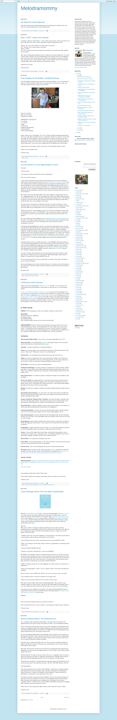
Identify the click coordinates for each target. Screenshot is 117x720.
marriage (78, 252)
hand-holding (65, 518)
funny (77, 225)
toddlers (36, 275)
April (79, 128)
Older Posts (66, 697)
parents (78, 270)
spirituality (78, 298)
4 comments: (41, 156)
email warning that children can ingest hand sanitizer (55, 218)
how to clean (79, 240)
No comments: (41, 30)
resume (41, 484)
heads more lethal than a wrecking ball (46, 295)
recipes (26, 157)
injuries (77, 242)
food (77, 223)
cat (76, 200)
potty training (79, 280)
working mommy (51, 484)
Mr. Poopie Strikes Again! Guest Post (85, 110)
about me (78, 190)
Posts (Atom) (30, 699)
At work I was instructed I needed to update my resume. (35, 292)
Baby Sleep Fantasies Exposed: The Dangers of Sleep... (85, 116)
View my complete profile (80, 67)
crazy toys (78, 207)
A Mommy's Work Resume (32, 282)
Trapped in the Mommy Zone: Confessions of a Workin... (84, 96)
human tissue (32, 298)
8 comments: (42, 274)
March (79, 130)
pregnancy (78, 284)
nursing (78, 266)
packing (78, 268)
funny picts (78, 228)
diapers (78, 211)
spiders (77, 296)
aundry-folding (24, 519)
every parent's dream (81, 218)
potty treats (78, 282)
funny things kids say (81, 230)
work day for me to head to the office (57, 182)
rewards (78, 289)
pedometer (78, 272)
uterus (77, 306)
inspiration (78, 244)
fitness (77, 221)
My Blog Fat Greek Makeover (33, 22)
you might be (79, 317)
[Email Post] (47, 30)
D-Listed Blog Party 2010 (32, 513)
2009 (77, 132)
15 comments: (41, 483)
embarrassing (79, 216)
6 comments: (41, 71)
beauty (77, 195)
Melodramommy (89, 50)
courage (78, 204)
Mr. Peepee (78, 259)
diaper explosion (80, 209)
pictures (78, 273)
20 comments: (42, 611)
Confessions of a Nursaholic (83, 125)
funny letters (79, 226)
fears (77, 219)
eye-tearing (55, 516)
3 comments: (42, 693)
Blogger (65, 709)
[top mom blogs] (85, 140)
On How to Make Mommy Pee (84, 105)
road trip (78, 291)
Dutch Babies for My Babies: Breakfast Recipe (40, 78)
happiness (78, 239)
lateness (78, 249)
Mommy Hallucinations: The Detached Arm (38, 619)
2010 (77, 73)
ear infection (58, 248)
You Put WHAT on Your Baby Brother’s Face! (39, 165)
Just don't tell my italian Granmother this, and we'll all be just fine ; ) (46, 452)
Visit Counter (77, 327)
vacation (78, 308)
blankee (78, 197)
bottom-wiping (36, 518)
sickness (32, 275)
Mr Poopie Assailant (26, 467)
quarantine (44, 342)
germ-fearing (62, 516)
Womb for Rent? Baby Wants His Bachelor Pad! (85, 113)
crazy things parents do (81, 205)
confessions (79, 202)
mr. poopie (78, 261)
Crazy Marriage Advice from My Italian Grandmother (42, 492)
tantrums (78, 299)
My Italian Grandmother (81, 263)
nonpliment (78, 265)
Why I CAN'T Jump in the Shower (35, 37)
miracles (78, 254)
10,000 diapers (27, 295)
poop (77, 279)
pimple (77, 275)
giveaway (78, 235)
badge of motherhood (29, 484)
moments (78, 256)
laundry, (53, 449)
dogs (77, 212)
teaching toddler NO (80, 301)
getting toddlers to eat (81, 233)
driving (77, 214)
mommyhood (27, 275)
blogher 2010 (79, 199)
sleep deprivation (80, 294)
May (79, 75)
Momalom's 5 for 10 (44, 285)
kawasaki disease (80, 245)
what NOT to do (79, 312)
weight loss (78, 310)
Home (42, 697)
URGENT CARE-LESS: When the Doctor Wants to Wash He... (86, 119)
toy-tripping (58, 518)
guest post (78, 237)
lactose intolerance (80, 247)
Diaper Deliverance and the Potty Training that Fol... (85, 99)
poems (77, 277)
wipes (77, 313)
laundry (78, 251)
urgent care (78, 305)
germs (77, 232)
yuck (77, 319)
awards (77, 192)
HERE (63, 339)
